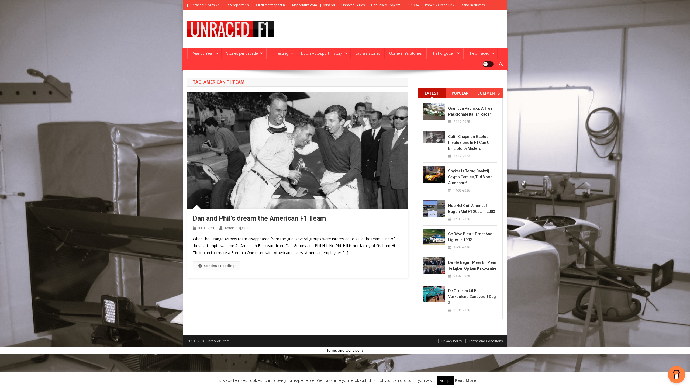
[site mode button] (488, 64)
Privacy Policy (451, 341)
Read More (465, 380)
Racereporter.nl (238, 5)
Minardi (329, 5)
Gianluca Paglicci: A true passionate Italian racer (470, 111)
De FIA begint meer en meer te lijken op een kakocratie (472, 265)
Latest (432, 93)
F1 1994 (413, 5)
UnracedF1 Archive (204, 5)
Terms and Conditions (486, 341)
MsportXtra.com (304, 5)
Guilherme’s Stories (405, 53)
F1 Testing (279, 53)
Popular (460, 93)
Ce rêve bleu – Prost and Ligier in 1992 (470, 237)
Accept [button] (445, 380)
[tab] (432, 93)
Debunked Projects (385, 5)
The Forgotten (443, 53)
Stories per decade (242, 53)
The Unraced (478, 53)
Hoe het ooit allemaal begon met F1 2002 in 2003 (471, 208)
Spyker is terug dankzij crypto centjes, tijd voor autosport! (470, 177)
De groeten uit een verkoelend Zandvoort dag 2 (472, 297)
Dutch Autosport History (321, 53)
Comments (488, 93)
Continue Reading (219, 265)
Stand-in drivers (473, 5)
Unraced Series (353, 5)
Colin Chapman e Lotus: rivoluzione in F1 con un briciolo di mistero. (470, 142)
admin (230, 228)
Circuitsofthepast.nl (271, 5)
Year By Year (202, 53)
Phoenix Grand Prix (439, 5)
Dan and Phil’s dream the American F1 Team (259, 218)
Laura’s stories (367, 53)
